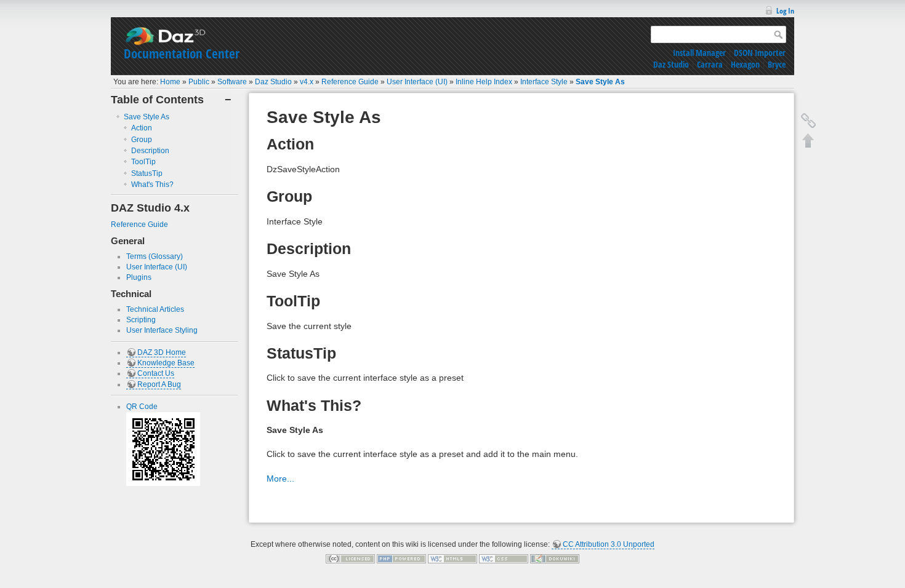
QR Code (142, 406)
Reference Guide (350, 81)
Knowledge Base (166, 363)
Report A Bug (159, 384)
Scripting (141, 320)
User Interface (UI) (417, 81)
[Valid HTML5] (452, 558)
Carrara (710, 64)
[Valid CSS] (503, 558)
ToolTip (143, 161)
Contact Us (155, 373)
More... (280, 478)
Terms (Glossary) (154, 256)
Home (170, 81)
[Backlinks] (808, 120)
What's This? (152, 184)
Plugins (138, 277)
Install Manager (699, 52)
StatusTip (147, 173)
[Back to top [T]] (808, 140)
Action (141, 128)
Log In (785, 11)
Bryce (777, 64)
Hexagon (745, 64)
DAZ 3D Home (161, 352)
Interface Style (544, 81)
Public (198, 81)
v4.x (306, 81)
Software (232, 81)
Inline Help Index (484, 81)
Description (150, 150)
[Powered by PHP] (401, 558)
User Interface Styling (162, 330)
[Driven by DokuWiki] (554, 558)
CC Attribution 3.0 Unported (608, 544)
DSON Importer (760, 52)
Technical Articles (155, 309)
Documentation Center (181, 53)
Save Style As (600, 81)
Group (141, 139)
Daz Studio (671, 64)
